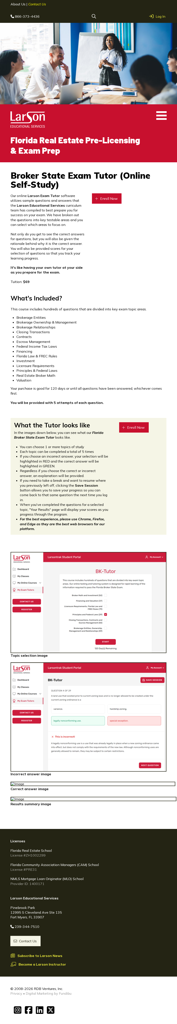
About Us (18, 4)
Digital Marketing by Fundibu (48, 993)
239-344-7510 (27, 926)
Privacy (16, 993)
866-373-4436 (27, 16)
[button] (94, 16)
